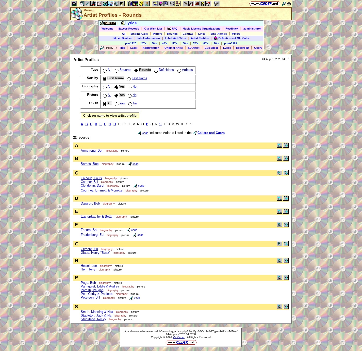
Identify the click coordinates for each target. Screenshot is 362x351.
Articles (187, 70)
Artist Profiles (200, 38)
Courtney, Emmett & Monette (101, 190)
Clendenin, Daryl (92, 185)
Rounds (172, 33)
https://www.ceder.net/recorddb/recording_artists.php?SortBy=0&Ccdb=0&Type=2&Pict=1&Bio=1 (181, 331)
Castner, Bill (89, 182)
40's (164, 43)
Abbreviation (151, 47)
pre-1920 (130, 43)
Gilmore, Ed (89, 249)
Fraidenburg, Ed (92, 235)
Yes (122, 103)
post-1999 (230, 43)
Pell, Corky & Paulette (97, 294)
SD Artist (193, 47)
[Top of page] (279, 146)
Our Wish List (153, 28)
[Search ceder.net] (284, 3)
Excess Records (128, 28)
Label (133, 47)
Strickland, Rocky (93, 319)
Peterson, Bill (90, 297)
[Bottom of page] (286, 146)
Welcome (107, 28)
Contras (188, 33)
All (123, 33)
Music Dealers (123, 38)
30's (154, 43)
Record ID (242, 47)
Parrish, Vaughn (92, 290)
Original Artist (174, 47)
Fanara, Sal (89, 230)
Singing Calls (139, 33)
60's (185, 43)
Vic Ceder (179, 337)
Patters (157, 33)
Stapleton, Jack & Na (96, 315)
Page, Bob (88, 283)
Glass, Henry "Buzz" (95, 253)
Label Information (148, 38)
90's (216, 43)
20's (144, 43)
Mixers (236, 33)
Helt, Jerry (88, 269)
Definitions (166, 70)
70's (195, 43)
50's (175, 43)
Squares (125, 70)
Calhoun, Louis (91, 178)
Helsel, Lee (89, 266)
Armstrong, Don (92, 150)
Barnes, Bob (90, 164)
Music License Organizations (201, 28)
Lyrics (227, 47)
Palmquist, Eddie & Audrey (100, 286)
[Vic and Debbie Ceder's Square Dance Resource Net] (265, 3)
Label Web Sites (175, 38)
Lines (201, 33)
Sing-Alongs (219, 33)
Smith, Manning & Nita (97, 312)
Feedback (232, 28)
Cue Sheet (211, 47)
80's (206, 43)
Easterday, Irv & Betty (97, 216)
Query (258, 47)
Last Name (139, 78)
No (134, 86)
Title (122, 47)
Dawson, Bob (90, 203)
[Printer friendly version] (289, 3)
